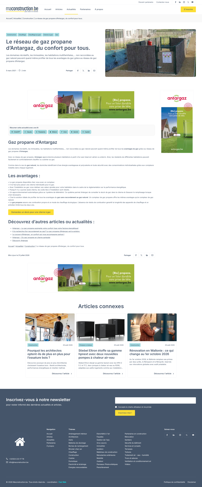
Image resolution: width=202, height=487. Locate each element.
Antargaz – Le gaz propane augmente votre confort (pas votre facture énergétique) (45, 228)
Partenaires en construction (135, 434)
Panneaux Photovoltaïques (107, 464)
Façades (100, 437)
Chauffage (22, 35)
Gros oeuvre (101, 443)
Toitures (128, 452)
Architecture (73, 437)
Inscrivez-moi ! (125, 413)
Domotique (73, 461)
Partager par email (94, 70)
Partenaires (85, 9)
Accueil (47, 9)
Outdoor (100, 461)
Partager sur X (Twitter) (83, 70)
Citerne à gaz (48, 35)
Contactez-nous (162, 2)
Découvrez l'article (61, 373)
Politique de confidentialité (174, 482)
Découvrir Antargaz (20, 240)
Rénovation (129, 437)
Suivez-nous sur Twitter (188, 2)
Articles (58, 9)
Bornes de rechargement (78, 446)
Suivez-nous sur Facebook (175, 2)
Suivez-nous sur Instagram (184, 2)
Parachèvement (103, 467)
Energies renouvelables (78, 467)
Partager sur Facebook (77, 70)
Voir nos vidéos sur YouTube (192, 2)
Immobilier (101, 446)
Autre (71, 440)
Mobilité (100, 458)
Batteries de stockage (77, 443)
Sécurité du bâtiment (133, 443)
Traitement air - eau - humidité (137, 455)
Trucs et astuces (131, 458)
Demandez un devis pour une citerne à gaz (30, 212)
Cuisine (71, 458)
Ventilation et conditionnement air (138, 461)
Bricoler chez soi (75, 449)
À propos (99, 9)
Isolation (100, 449)
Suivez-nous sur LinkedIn (180, 2)
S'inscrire (188, 9)
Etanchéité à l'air (103, 434)
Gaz (56, 35)
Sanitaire (128, 440)
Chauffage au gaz (35, 35)
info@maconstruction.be (18, 462)
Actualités (71, 9)
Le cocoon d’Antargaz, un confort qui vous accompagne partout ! (38, 234)
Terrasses (128, 449)
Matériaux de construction (107, 452)
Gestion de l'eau (103, 440)
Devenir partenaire (146, 2)
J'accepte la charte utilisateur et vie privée (134, 407)
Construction (28, 18)
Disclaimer (192, 482)
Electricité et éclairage (77, 464)
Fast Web (62, 482)
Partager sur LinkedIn (88, 70)
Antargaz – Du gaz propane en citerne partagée (31, 237)
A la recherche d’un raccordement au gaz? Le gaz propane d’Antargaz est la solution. (46, 231)
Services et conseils (132, 446)
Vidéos (127, 464)
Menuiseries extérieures (106, 455)
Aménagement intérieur (78, 434)
